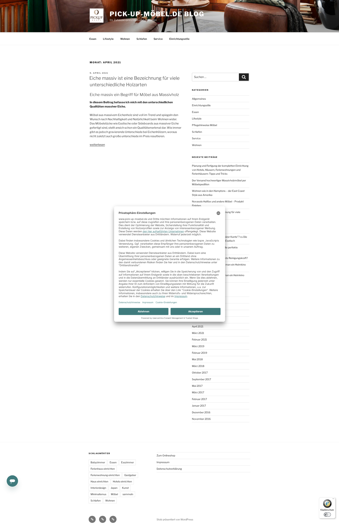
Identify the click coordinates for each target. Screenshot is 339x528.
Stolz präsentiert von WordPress (175, 519)
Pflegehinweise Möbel (204, 125)
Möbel (114, 494)
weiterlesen (97, 144)
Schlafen (141, 38)
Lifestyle (108, 38)
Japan (114, 487)
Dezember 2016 (201, 412)
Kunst (125, 487)
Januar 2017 (199, 405)
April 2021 (197, 326)
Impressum (163, 462)
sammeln (128, 494)
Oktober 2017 (200, 372)
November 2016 (201, 418)
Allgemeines (199, 98)
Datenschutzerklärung (169, 468)
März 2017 (198, 392)
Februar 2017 (199, 399)
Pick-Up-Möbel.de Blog (157, 14)
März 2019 (198, 346)
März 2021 (198, 332)
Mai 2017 (197, 385)
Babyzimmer (98, 462)
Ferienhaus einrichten (103, 468)
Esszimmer (127, 462)
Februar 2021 (199, 339)
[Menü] (333, 499)
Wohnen (125, 38)
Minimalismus (98, 494)
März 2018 (198, 365)
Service (158, 38)
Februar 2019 (199, 352)
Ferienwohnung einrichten (105, 475)
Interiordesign (98, 487)
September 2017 (201, 379)
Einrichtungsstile (179, 38)
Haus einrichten (99, 481)
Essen (92, 38)
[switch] (327, 514)
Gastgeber (130, 475)
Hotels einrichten (122, 481)
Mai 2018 (197, 359)
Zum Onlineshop (166, 455)
